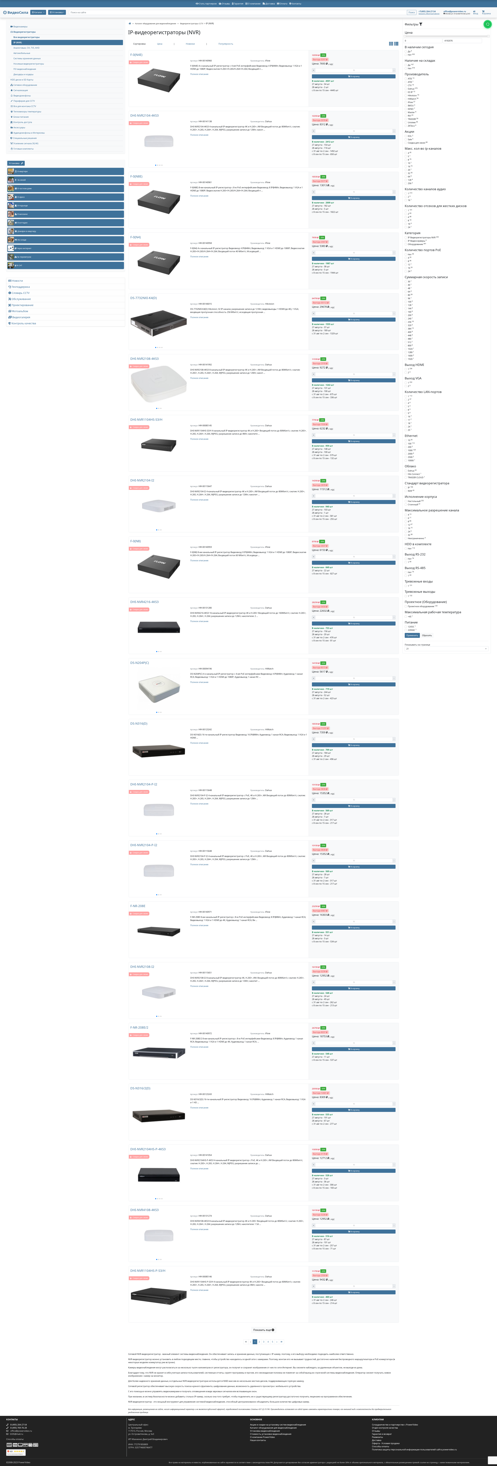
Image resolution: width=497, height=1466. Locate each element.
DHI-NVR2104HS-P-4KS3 (148, 1149)
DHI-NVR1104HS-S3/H (146, 419)
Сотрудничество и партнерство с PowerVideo (395, 1424)
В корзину (355, 76)
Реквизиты (377, 1437)
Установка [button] (57, 12)
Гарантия (238, 3)
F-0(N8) (135, 541)
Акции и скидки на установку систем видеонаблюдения (278, 1424)
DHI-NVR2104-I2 (142, 480)
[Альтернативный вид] (391, 44)
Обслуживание (21, 299)
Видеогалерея (21, 317)
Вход (475, 13)
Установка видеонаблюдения (265, 1430)
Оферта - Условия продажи (386, 1443)
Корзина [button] (486, 13)
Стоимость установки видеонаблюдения (270, 1434)
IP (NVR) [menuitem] (17, 42)
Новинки (190, 43)
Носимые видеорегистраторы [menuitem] (28, 63)
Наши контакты (258, 1440)
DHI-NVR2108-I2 (142, 966)
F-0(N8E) (136, 176)
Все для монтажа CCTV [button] (24, 106)
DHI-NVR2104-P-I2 (143, 784)
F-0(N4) (135, 237)
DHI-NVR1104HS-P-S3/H (147, 1270)
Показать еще (262, 1330)
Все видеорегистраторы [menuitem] (26, 37)
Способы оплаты (380, 1446)
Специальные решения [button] (24, 138)
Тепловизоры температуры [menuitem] (27, 111)
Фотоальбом (19, 311)
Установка (15, 163)
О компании (253, 3)
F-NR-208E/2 (139, 1027)
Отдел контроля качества (385, 1427)
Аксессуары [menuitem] (19, 127)
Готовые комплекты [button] (23, 148)
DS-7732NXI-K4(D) (143, 298)
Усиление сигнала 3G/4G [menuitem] (25, 143)
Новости (17, 280)
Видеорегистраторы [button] (24, 31)
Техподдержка (20, 287)
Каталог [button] (38, 12)
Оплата (283, 3)
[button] (155, 165)
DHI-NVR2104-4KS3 (144, 115)
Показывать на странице (417, 644)
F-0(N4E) (136, 54)
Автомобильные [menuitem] (21, 53)
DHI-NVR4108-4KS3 (144, 1210)
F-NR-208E (137, 906)
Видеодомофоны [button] (22, 95)
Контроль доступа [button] (22, 122)
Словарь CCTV (20, 293)
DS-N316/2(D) (140, 1088)
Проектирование (22, 305)
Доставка (270, 3)
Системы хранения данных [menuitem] (27, 58)
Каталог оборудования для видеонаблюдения (273, 1427)
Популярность (225, 43)
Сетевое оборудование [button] (25, 85)
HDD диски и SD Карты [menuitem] (21, 79)
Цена (159, 43)
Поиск (412, 12)
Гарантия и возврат (382, 1434)
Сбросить (427, 635)
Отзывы (225, 3)
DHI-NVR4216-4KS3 (144, 602)
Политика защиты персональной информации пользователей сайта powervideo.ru (414, 1449)
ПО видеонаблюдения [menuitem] (24, 69)
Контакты (296, 3)
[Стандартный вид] (396, 44)
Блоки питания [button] (21, 116)
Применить (412, 635)
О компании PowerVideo (262, 1437)
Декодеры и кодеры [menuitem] (23, 74)
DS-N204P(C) (139, 663)
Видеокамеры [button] (20, 26)
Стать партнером (207, 3)
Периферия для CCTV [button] (24, 101)
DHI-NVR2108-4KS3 (144, 358)
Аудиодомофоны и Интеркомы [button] (29, 132)
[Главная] (130, 23)
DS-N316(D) (138, 723)
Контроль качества (24, 323)
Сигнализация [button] (20, 90)
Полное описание (199, 74)
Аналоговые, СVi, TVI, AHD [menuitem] (26, 47)
